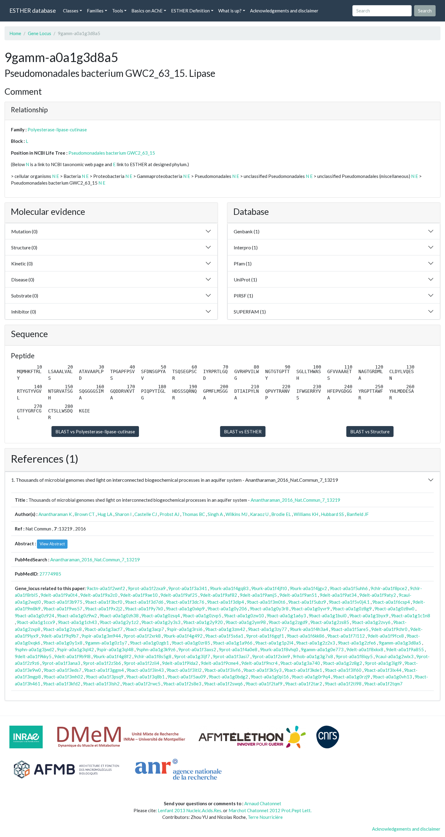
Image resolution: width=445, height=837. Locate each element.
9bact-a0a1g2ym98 (246, 622)
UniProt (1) (245, 279)
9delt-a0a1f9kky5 (33, 656)
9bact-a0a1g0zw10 (244, 615)
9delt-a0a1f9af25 (178, 595)
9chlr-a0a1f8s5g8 (152, 656)
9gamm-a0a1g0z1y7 (106, 642)
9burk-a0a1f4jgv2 (308, 588)
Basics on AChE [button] (147, 10)
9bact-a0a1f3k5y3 (262, 670)
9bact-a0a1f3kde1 (303, 670)
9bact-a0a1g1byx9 (368, 615)
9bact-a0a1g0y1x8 (62, 642)
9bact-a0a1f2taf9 (264, 683)
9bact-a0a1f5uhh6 (349, 588)
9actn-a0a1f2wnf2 (106, 588)
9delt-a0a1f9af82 (218, 595)
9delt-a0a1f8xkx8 (364, 649)
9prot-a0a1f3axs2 (197, 649)
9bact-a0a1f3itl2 (184, 670)
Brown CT (84, 514)
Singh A (215, 514)
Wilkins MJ (236, 514)
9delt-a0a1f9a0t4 (59, 595)
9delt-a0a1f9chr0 (389, 629)
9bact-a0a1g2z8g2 (342, 663)
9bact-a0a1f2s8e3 (182, 683)
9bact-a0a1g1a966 (232, 642)
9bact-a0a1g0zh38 (119, 615)
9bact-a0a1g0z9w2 (77, 615)
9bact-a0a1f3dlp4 (225, 602)
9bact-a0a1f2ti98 (343, 683)
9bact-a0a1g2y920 (203, 622)
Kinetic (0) (22, 263)
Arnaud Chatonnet (262, 803)
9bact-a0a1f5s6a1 (224, 635)
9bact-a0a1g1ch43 (77, 622)
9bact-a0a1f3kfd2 (61, 683)
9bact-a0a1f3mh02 (63, 676)
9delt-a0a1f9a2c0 (98, 595)
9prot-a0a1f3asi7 (231, 656)
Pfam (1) (243, 263)
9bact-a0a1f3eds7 (62, 670)
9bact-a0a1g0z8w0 (394, 608)
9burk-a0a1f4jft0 (269, 588)
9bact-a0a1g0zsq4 (160, 615)
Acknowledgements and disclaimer (284, 10)
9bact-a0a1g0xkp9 (185, 608)
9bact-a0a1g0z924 (34, 615)
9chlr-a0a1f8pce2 (389, 588)
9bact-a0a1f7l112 (346, 635)
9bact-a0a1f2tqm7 (383, 683)
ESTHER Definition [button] (190, 10)
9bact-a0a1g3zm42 (225, 629)
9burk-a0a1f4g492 (183, 635)
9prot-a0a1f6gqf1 (265, 635)
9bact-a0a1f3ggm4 (104, 670)
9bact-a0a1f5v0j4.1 (349, 602)
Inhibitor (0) (23, 311)
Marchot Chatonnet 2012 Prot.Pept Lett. (270, 810)
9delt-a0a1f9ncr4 (259, 663)
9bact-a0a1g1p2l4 (274, 642)
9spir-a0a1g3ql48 (115, 649)
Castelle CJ (145, 514)
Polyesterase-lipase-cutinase (57, 129)
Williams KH (306, 514)
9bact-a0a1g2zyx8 (62, 629)
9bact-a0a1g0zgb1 (149, 642)
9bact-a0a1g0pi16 (270, 676)
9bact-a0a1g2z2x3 (315, 642)
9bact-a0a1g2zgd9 (288, 622)
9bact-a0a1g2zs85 (329, 622)
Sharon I (123, 514)
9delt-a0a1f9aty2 (377, 595)
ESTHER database (32, 10)
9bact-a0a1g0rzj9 (351, 676)
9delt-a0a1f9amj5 (258, 595)
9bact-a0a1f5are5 (349, 629)
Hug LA (104, 514)
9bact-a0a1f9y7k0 (144, 608)
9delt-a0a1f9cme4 (220, 663)
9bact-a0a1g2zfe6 (357, 642)
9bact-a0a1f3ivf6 (222, 670)
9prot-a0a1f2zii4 (141, 663)
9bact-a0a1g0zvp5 (202, 615)
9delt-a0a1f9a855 (405, 649)
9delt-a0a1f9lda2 (180, 663)
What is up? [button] (230, 10)
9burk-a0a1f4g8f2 (112, 656)
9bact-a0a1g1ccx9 (36, 622)
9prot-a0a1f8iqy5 (354, 656)
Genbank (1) (246, 231)
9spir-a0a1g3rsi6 (185, 629)
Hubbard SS (332, 514)
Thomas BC (193, 514)
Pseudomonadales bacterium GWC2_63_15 (111, 153)
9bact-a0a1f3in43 (145, 670)
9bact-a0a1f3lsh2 (101, 683)
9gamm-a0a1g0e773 (322, 649)
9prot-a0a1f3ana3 (61, 663)
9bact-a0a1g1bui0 (328, 615)
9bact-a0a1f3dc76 (185, 602)
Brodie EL (281, 514)
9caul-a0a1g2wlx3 (394, 656)
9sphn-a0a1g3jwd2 (34, 649)
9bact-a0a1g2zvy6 (371, 622)
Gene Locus (39, 33)
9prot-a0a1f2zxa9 (147, 588)
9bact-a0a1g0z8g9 (352, 608)
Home (15, 33)
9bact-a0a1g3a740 (300, 663)
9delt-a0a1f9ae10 (139, 595)
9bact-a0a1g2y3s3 (160, 622)
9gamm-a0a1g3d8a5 (400, 642)
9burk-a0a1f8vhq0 (279, 649)
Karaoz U (259, 514)
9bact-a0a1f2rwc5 (141, 683)
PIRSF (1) (243, 295)
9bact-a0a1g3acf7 (103, 629)
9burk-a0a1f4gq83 (229, 588)
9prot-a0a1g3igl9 (383, 663)
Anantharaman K (55, 514)
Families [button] (95, 10)
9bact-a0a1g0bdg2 (228, 676)
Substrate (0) (24, 295)
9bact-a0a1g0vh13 (392, 676)
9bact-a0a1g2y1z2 (119, 622)
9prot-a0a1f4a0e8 (238, 649)
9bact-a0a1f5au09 (186, 676)
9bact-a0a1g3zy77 (267, 629)
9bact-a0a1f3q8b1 (145, 676)
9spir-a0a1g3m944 (101, 635)
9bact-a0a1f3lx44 (382, 670)
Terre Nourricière (265, 817)
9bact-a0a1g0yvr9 (310, 608)
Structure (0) (24, 247)
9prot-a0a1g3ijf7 (192, 656)
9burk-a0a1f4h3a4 (309, 629)
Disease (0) (22, 279)
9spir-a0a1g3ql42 (75, 649)
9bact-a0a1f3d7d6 (144, 602)
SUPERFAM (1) (250, 311)
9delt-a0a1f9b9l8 (72, 656)
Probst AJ (169, 514)
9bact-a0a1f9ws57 (62, 608)
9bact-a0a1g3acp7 (144, 629)
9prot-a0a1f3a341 (187, 588)
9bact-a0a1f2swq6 (223, 683)
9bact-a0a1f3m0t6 (266, 602)
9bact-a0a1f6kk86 (306, 635)
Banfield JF (358, 514)
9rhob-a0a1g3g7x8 (313, 656)
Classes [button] (70, 10)
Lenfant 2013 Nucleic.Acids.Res (189, 810)
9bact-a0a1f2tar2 (303, 683)
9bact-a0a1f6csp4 (391, 602)
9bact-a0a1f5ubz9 (307, 602)
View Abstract (52, 543)
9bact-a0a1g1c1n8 (410, 615)
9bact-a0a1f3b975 (63, 602)
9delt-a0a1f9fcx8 (386, 635)
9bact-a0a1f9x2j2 (103, 608)
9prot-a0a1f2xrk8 (142, 635)
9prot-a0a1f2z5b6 (102, 663)
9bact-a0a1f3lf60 (343, 670)
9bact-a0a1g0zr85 (191, 642)
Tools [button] (117, 10)
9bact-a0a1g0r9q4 (311, 676)
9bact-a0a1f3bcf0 (103, 602)
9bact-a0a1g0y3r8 (269, 608)
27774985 (50, 573)
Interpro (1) (246, 247)
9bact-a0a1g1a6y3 (286, 615)
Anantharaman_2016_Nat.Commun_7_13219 (295, 500)
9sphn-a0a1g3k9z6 (156, 649)
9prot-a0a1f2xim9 (271, 656)
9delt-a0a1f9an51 (298, 595)
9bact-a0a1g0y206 (227, 608)
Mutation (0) (24, 231)
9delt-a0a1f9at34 (338, 595)
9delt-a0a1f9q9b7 (60, 635)
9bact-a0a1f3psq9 (105, 676)
